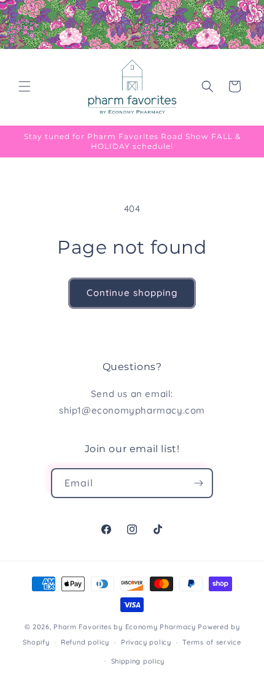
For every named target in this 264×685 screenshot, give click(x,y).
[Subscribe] (198, 483)
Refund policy (85, 642)
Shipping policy (138, 661)
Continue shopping (132, 292)
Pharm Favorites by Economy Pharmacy (124, 627)
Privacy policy (146, 642)
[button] (24, 86)
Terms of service (211, 642)
